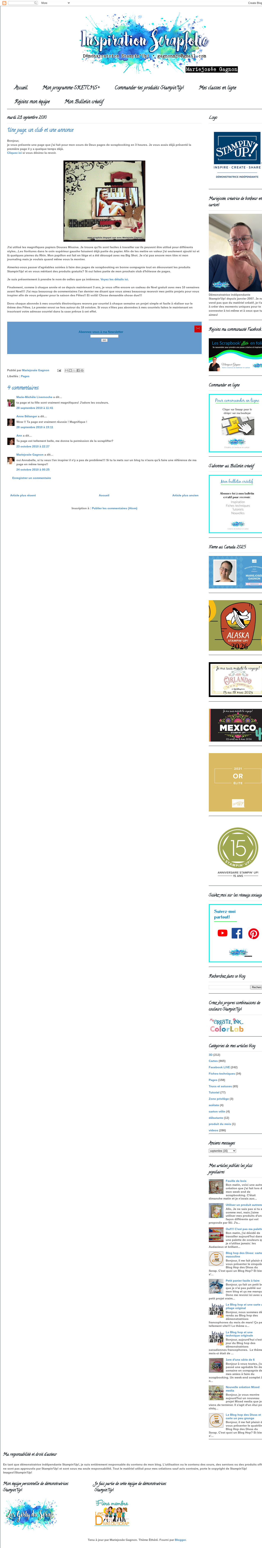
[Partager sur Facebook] (78, 370)
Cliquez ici (15, 152)
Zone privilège (219, 1098)
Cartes (213, 1061)
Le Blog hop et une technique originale (239, 1334)
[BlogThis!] (70, 370)
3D (210, 1054)
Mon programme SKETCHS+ (71, 88)
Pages (25, 376)
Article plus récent (23, 495)
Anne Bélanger (26, 416)
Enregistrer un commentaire (31, 478)
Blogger (180, 1539)
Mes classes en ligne (217, 88)
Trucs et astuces (220, 1086)
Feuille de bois (236, 1180)
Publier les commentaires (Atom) (114, 508)
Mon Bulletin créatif (83, 102)
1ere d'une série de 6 (240, 1359)
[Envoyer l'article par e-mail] (59, 370)
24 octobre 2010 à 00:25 (33, 469)
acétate (214, 1105)
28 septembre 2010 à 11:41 (34, 408)
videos (213, 1130)
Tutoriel (214, 1092)
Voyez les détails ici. (115, 279)
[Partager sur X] (74, 370)
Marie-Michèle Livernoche (34, 397)
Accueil (21, 88)
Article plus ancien (185, 495)
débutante (216, 1117)
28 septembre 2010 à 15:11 (34, 427)
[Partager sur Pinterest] (82, 370)
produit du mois (220, 1124)
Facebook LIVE (219, 1067)
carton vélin (217, 1111)
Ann (19, 435)
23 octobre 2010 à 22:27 (33, 446)
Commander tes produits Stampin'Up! (149, 88)
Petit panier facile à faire (243, 1280)
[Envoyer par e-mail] (66, 370)
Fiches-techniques (222, 1073)
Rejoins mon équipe (32, 102)
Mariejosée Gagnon (30, 454)
